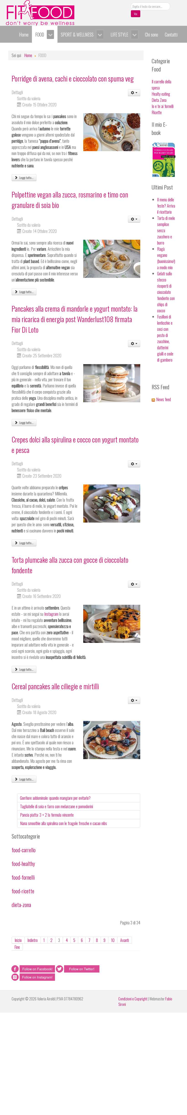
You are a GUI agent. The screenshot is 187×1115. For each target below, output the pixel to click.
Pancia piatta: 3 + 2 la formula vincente (47, 815)
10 (112, 940)
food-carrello (24, 850)
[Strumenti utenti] (134, 92)
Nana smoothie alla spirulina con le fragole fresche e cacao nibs (63, 823)
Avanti (124, 940)
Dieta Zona (159, 100)
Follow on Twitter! (81, 969)
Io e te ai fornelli (163, 106)
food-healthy (23, 863)
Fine (17, 947)
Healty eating (161, 94)
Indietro (32, 940)
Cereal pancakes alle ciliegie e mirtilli (55, 686)
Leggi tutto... (26, 177)
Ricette (157, 112)
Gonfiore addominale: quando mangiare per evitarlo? (55, 798)
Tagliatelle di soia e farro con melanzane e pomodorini (56, 806)
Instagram (51, 614)
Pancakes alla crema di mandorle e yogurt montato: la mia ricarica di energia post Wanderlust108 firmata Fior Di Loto (75, 318)
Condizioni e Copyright (132, 999)
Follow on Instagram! (37, 977)
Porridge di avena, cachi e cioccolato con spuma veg (73, 78)
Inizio (18, 940)
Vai (135, 13)
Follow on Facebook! (37, 969)
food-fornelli (23, 877)
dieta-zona (21, 904)
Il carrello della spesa (161, 85)
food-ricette (23, 891)
